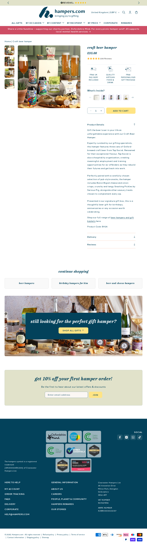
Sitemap (45, 537)
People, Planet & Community (69, 499)
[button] (34, 23)
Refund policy (48, 534)
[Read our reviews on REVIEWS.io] (73, 3)
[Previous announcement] (8, 2)
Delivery (10, 504)
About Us (57, 488)
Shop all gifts (72, 330)
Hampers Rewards (62, 504)
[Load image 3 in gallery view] (9, 73)
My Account (12, 488)
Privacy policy (62, 534)
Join (95, 394)
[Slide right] (74, 102)
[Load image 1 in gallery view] (9, 50)
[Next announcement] (139, 2)
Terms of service (78, 534)
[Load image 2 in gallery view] (9, 61)
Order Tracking (14, 493)
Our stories (58, 509)
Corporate (12, 509)
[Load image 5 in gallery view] (126, 97)
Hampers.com (17, 534)
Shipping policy (33, 537)
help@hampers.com (17, 514)
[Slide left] (67, 102)
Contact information (15, 537)
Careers (56, 493)
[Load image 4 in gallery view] (9, 84)
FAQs (7, 499)
